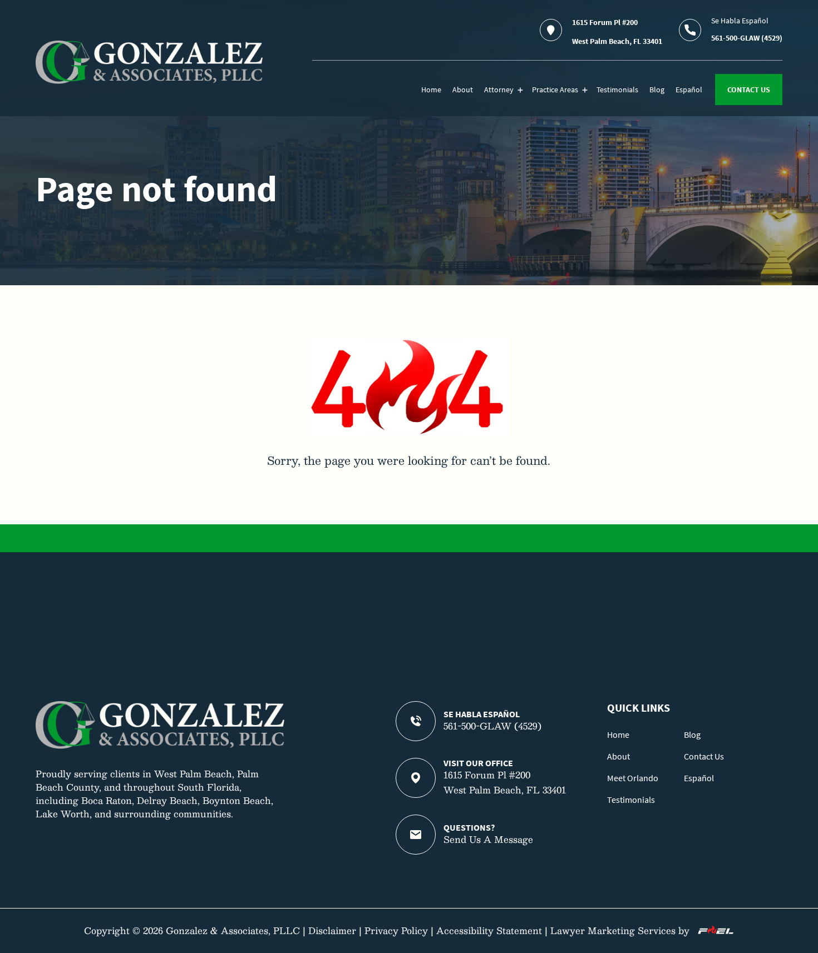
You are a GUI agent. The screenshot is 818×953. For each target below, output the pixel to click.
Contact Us (704, 756)
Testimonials (617, 90)
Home (431, 90)
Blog (656, 90)
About (462, 90)
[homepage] (149, 62)
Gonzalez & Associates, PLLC (233, 930)
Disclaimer (332, 930)
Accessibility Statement (489, 930)
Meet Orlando (632, 777)
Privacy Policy (396, 930)
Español (689, 90)
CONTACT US (748, 90)
